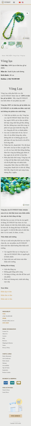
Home (3, 55)
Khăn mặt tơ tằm (6, 299)
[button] (14, 2)
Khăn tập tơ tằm (6, 291)
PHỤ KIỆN (9, 55)
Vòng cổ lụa (16, 55)
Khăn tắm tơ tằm (6, 295)
